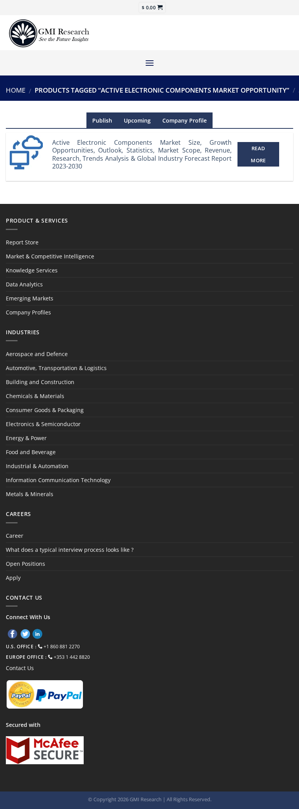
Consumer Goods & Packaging (45, 410)
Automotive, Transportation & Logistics (56, 368)
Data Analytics (24, 284)
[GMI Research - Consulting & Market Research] (48, 32)
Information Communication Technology (58, 480)
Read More (258, 154)
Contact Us (20, 668)
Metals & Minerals (29, 494)
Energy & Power (26, 438)
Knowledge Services (32, 270)
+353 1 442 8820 (72, 657)
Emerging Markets (29, 298)
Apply (13, 577)
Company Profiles (28, 312)
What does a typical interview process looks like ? (70, 549)
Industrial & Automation (37, 466)
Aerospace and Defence (37, 354)
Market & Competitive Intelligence (50, 256)
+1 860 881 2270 (62, 646)
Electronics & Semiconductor (43, 424)
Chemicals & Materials (35, 396)
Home (15, 90)
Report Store (22, 242)
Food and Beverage (31, 452)
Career (14, 535)
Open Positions (25, 563)
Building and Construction (40, 382)
